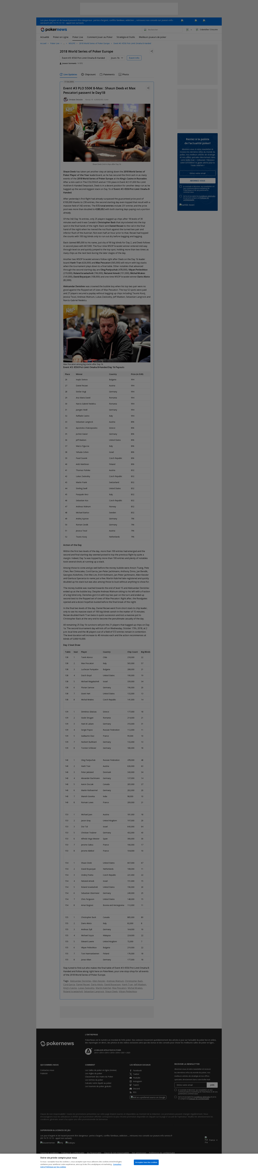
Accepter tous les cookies (146, 1162)
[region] (129, 1162)
